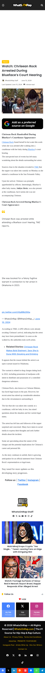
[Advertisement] (22, 35)
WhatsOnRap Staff (11, 80)
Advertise (12, 641)
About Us (7, 637)
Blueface (31, 149)
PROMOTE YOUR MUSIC (27, 641)
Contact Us (22, 649)
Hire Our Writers (35, 645)
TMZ (36, 167)
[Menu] (3, 6)
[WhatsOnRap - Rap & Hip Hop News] (22, 5)
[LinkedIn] (19, 516)
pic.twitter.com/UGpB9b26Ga (16, 312)
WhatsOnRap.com (24, 629)
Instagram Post (8, 645)
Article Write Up (22, 645)
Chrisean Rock (8, 142)
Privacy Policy (17, 637)
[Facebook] (13, 516)
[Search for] (42, 6)
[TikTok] (31, 516)
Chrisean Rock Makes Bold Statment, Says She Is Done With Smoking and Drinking (22, 350)
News (5, 62)
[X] (16, 516)
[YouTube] (22, 516)
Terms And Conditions (32, 637)
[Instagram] (28, 516)
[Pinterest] (25, 516)
